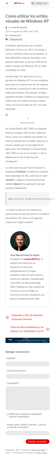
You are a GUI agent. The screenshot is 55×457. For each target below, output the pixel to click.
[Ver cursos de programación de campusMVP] (28, 340)
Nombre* (11, 358)
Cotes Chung (41, 453)
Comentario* (13, 383)
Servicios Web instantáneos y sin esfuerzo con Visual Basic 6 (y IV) (27, 329)
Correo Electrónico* (16, 371)
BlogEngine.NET (38, 450)
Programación (15, 35)
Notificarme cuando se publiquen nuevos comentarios (25, 415)
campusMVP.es (32, 259)
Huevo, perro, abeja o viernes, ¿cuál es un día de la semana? (26, 425)
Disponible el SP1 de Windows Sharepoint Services (27, 317)
